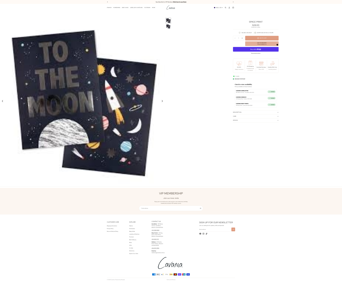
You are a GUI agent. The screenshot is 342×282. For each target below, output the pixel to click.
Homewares (132, 228)
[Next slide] (233, 2)
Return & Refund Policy (112, 231)
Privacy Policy (110, 228)
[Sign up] (200, 208)
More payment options (255, 53)
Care (234, 116)
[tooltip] (277, 45)
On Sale (131, 248)
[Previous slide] (107, 2)
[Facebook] (200, 234)
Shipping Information (112, 226)
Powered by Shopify (120, 279)
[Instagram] (203, 234)
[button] (262, 43)
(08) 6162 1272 (155, 239)
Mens (130, 242)
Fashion (131, 226)
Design (235, 120)
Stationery (131, 251)
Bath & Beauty (132, 239)
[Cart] (233, 8)
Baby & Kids (132, 231)
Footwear (131, 237)
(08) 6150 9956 (155, 248)
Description (237, 112)
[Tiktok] (206, 234)
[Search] (225, 8)
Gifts (130, 245)
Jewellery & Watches (134, 234)
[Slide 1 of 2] (168, 20)
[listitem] (153, 7)
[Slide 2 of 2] (168, 26)
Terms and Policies (171, 279)
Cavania (113, 279)
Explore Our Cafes (133, 253)
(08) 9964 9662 (155, 230)
